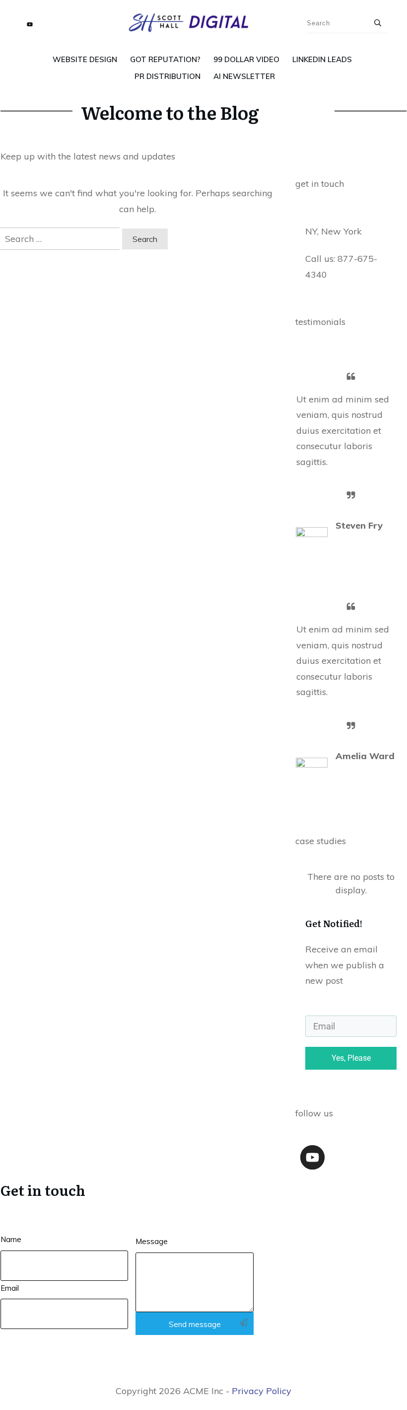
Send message (195, 1324)
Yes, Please (351, 1058)
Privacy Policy (261, 1391)
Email (9, 1288)
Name (10, 1239)
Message (152, 1241)
